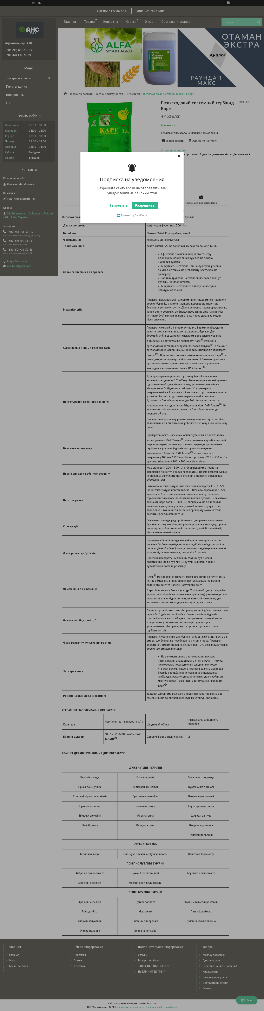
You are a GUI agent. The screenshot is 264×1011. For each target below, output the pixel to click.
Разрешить (145, 205)
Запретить (119, 205)
